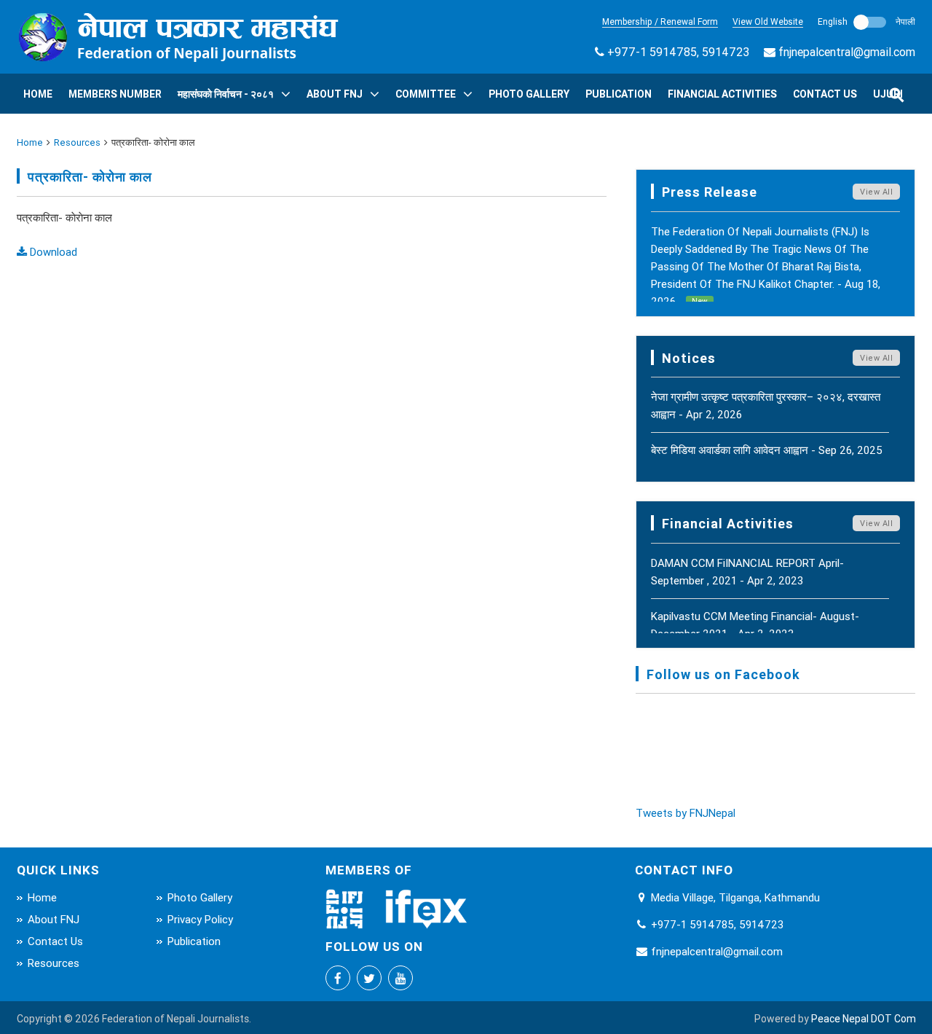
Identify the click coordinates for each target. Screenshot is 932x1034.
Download (52, 252)
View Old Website (767, 21)
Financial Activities (722, 94)
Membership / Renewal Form (660, 21)
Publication (618, 94)
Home (37, 94)
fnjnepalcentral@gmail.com (846, 51)
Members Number (115, 94)
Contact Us (825, 94)
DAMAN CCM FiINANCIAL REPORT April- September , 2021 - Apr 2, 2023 (747, 571)
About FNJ (335, 94)
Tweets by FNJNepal (685, 813)
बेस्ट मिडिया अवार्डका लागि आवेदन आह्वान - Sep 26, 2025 (766, 450)
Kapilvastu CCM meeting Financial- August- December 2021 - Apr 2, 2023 (755, 625)
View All (876, 192)
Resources (77, 142)
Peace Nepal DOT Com (863, 1018)
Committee (425, 94)
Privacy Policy (200, 919)
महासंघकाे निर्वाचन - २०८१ (226, 94)
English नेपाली (866, 21)
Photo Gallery (529, 94)
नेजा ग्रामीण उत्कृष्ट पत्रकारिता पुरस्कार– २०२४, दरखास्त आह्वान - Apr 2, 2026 (765, 405)
